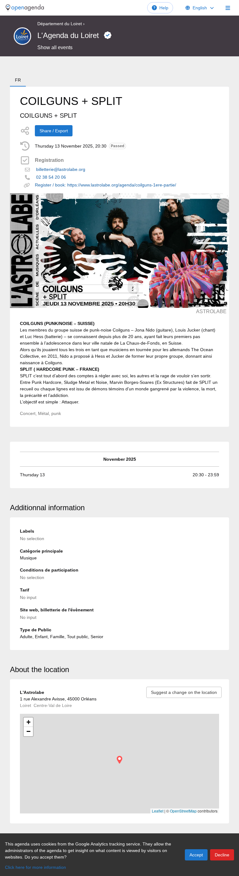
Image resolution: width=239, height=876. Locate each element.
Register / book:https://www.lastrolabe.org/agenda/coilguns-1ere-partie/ (105, 184)
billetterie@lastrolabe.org (60, 169)
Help (163, 7)
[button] (119, 760)
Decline (222, 854)
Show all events (55, 47)
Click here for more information (35, 867)
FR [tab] (18, 80)
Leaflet (157, 810)
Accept (196, 854)
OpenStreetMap (183, 810)
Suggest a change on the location (184, 692)
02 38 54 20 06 (51, 177)
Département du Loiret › (61, 23)
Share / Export (54, 130)
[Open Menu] (228, 8)
